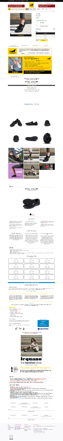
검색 (54, 3)
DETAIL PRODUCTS (13, 45)
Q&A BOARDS (46, 45)
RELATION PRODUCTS (24, 45)
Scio (49, 11)
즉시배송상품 (41, 11)
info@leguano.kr (45, 428)
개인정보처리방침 (10, 427)
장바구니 (45, 35)
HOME (37, 11)
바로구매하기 (45, 33)
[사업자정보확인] (39, 430)
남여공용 (46, 11)
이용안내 (9, 426)
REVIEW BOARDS (35, 45)
